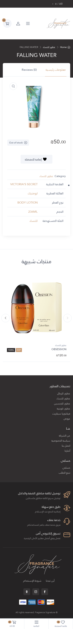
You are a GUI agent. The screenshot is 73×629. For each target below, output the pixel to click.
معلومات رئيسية (56, 69)
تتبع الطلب (64, 473)
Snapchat (26, 591)
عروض (67, 419)
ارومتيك (33, 193)
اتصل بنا (66, 446)
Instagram (35, 591)
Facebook (44, 591)
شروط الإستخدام (32, 581)
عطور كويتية (63, 409)
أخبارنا (67, 451)
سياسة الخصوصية (60, 441)
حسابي (66, 468)
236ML (33, 211)
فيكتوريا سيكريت (61, 414)
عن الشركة (64, 436)
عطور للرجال (63, 393)
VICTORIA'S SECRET (24, 184)
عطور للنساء (49, 47)
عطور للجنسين (62, 404)
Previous (67, 318)
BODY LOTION (27, 202)
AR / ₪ (58, 4)
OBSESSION (58, 349)
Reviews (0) (29, 69)
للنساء (34, 220)
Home (63, 47)
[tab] (55, 69)
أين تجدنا (50, 581)
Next (5, 318)
